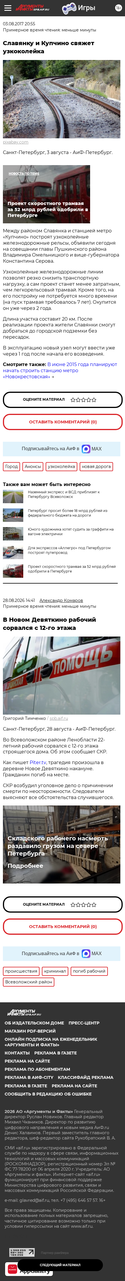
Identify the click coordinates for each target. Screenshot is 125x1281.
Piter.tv (38, 762)
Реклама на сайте (27, 1061)
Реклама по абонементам (37, 1069)
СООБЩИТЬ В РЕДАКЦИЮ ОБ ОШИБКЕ (48, 1094)
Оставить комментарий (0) (63, 422)
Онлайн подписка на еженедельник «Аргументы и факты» (51, 1042)
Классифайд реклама (85, 1077)
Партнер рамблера (55, 1253)
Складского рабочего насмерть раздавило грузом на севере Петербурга (58, 846)
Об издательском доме (34, 1023)
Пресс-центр (84, 1023)
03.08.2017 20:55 (19, 23)
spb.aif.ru (59, 718)
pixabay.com (15, 142)
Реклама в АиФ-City (29, 1077)
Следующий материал (60, 1265)
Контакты (17, 1053)
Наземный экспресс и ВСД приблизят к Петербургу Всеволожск (64, 494)
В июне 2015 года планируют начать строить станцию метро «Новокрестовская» (60, 370)
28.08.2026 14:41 (19, 600)
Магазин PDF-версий (30, 1031)
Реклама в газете (55, 1053)
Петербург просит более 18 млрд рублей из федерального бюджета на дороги (67, 512)
